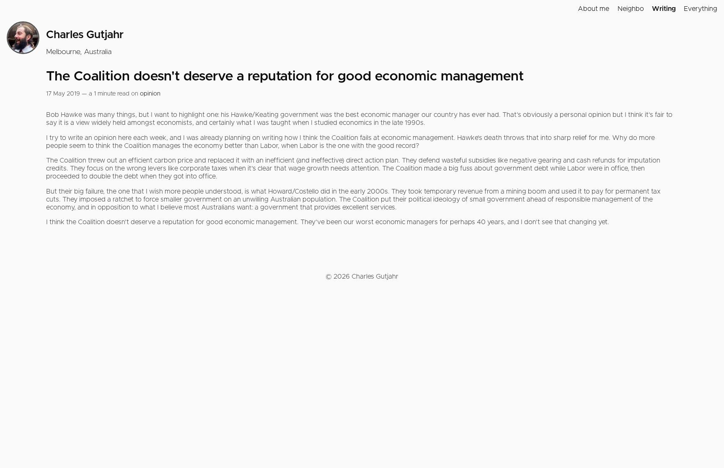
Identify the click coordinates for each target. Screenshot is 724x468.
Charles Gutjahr (85, 34)
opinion (150, 94)
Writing (664, 8)
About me (593, 8)
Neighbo (631, 8)
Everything (700, 8)
